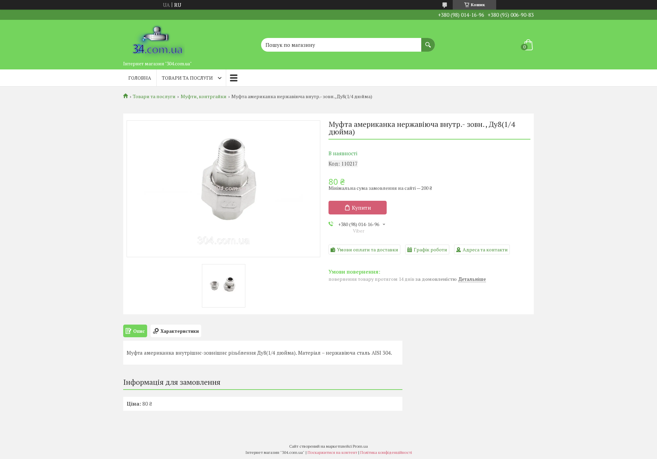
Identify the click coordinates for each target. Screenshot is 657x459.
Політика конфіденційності (386, 452)
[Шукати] (428, 41)
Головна (139, 78)
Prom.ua (360, 446)
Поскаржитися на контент (332, 452)
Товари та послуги (187, 78)
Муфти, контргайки (204, 96)
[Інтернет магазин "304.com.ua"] (157, 38)
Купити (361, 207)
